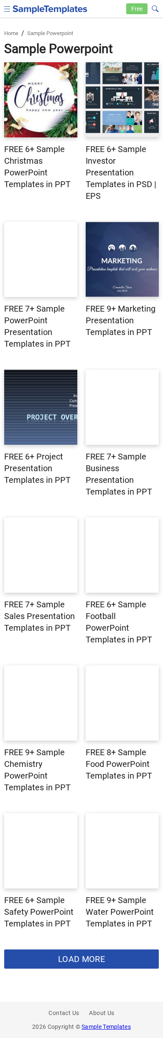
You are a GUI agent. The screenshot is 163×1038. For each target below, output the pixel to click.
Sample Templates (106, 1026)
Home (11, 33)
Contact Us (63, 1013)
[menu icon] (7, 8)
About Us (101, 1013)
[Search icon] (154, 8)
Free (137, 8)
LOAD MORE (81, 959)
